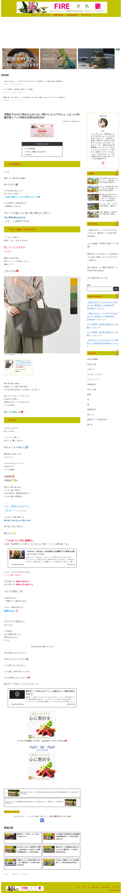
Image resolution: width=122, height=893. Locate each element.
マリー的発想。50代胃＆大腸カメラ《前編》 (18, 89)
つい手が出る (30, 148)
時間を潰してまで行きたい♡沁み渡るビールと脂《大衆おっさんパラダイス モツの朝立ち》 (34, 97)
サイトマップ (116, 887)
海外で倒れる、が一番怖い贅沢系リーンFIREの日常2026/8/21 (102, 269)
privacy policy (106, 887)
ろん (103, 131)
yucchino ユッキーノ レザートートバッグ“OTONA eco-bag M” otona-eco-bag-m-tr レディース (23, 362)
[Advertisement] (61, 32)
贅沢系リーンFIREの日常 (12, 811)
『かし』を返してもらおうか (36, 152)
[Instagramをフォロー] (42, 820)
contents (39, 144)
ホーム (78, 887)
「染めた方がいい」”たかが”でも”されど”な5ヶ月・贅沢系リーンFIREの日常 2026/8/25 (32, 81)
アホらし (29, 155)
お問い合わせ (96, 887)
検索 (88, 285)
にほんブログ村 (42, 750)
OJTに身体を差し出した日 (97, 278)
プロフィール (86, 887)
